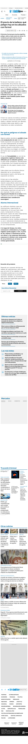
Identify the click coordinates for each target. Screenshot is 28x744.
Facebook (5, 689)
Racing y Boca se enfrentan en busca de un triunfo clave (13, 337)
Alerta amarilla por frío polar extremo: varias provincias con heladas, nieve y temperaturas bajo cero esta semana (15, 360)
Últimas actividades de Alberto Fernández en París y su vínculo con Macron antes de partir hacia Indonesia (14, 58)
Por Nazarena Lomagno (5, 617)
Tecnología (21, 708)
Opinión (11, 701)
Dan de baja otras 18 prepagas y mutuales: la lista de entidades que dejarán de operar (16, 112)
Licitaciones (11, 718)
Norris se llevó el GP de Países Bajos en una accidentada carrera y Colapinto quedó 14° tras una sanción (15, 367)
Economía (14, 15)
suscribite (21, 11)
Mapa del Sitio (10, 711)
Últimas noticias (14, 694)
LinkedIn (11, 689)
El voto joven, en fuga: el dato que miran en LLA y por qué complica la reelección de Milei (15, 373)
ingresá (25, 11)
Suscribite (20, 290)
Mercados (16, 699)
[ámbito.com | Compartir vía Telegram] (24, 30)
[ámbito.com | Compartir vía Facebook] (19, 30)
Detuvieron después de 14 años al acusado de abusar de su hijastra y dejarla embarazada (11, 321)
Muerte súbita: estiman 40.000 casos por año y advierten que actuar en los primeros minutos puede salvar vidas (17, 107)
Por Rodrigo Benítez (5, 607)
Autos (3, 708)
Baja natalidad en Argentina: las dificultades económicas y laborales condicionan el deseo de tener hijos (5, 485)
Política (20, 697)
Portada (3, 694)
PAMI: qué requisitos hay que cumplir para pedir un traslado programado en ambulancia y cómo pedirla (5, 507)
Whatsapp (19, 689)
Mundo (11, 704)
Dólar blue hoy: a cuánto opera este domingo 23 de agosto (23, 541)
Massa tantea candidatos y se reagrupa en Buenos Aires (14, 354)
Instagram (8, 689)
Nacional (4, 704)
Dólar (7, 15)
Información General (9, 18)
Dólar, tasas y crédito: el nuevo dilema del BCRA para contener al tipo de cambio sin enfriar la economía (13, 603)
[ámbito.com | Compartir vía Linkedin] (22, 30)
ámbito (2, 18)
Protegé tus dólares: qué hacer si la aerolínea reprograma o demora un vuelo (14, 332)
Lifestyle (19, 701)
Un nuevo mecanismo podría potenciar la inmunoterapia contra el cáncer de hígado (23, 479)
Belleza (16, 283)
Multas (3, 718)
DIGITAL (6, 723)
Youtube (15, 689)
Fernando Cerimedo (18, 8)
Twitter (2, 689)
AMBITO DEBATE (21, 723)
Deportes (19, 704)
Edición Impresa (5, 706)
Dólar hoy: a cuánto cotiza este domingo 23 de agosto (13, 540)
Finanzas (23, 15)
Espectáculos (12, 708)
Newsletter (22, 689)
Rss (2, 711)
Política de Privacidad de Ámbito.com (12, 713)
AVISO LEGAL (4, 715)
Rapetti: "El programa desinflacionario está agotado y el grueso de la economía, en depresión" (14, 613)
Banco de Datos (5, 699)
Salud (15, 18)
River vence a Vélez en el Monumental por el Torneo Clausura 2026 (13, 327)
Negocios (4, 701)
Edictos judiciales (16, 715)
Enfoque (10, 8)
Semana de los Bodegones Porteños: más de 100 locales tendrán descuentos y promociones (13, 343)
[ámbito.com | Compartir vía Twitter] (21, 30)
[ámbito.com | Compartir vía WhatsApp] (17, 30)
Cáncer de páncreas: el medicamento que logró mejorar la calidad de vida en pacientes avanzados (23, 494)
